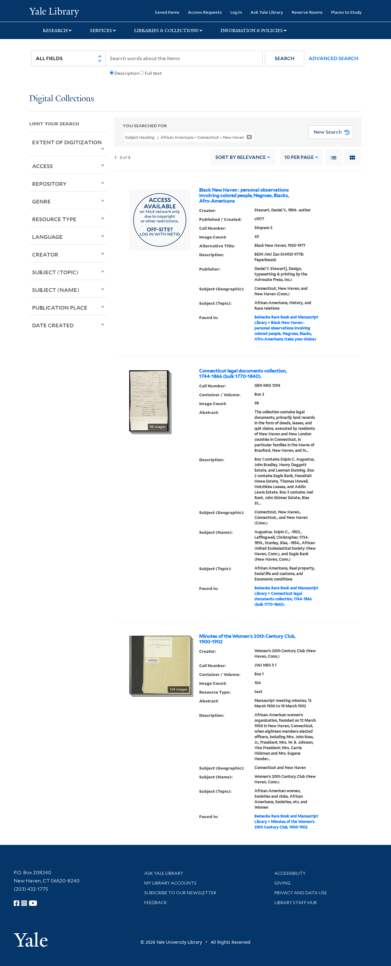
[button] (284, 58)
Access (42, 166)
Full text (153, 73)
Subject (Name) (55, 289)
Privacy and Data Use (300, 892)
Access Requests (205, 12)
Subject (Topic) (55, 272)
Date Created (53, 325)
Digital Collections (61, 99)
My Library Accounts (170, 883)
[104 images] (159, 664)
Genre (41, 201)
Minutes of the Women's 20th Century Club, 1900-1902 (247, 639)
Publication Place (59, 307)
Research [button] (55, 30)
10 (299, 157)
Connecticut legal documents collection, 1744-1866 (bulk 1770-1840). (243, 373)
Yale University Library (54, 11)
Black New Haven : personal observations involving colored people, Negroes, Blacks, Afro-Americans (244, 195)
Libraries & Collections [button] (166, 30)
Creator (45, 254)
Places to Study (346, 12)
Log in (236, 12)
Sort (240, 157)
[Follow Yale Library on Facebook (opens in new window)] (16, 903)
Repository (49, 183)
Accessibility (289, 873)
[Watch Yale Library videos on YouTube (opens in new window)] (33, 903)
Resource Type (54, 219)
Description (127, 73)
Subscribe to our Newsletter (180, 892)
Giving (282, 883)
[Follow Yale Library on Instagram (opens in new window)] (24, 903)
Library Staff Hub (295, 902)
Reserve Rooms (307, 12)
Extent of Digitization (67, 142)
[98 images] (149, 400)
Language (47, 236)
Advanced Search (333, 58)
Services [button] (101, 30)
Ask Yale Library (266, 12)
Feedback (155, 902)
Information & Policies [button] (252, 30)
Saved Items (167, 12)
